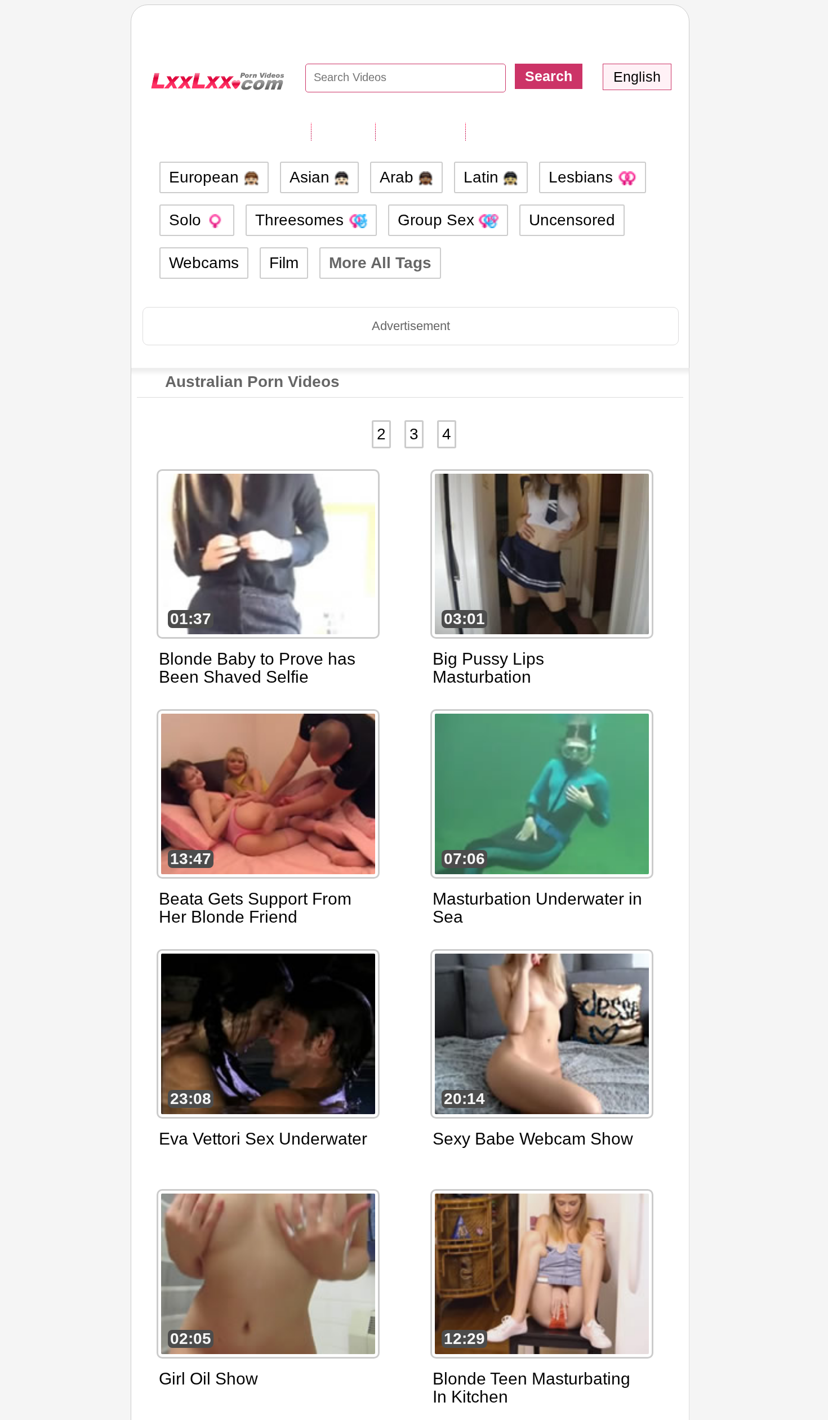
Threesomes (301, 220)
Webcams (204, 262)
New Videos (420, 131)
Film (284, 262)
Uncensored (572, 220)
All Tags (343, 131)
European (206, 177)
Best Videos (511, 131)
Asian (312, 177)
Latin (483, 177)
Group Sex (438, 220)
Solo (187, 220)
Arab (399, 177)
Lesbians (583, 177)
